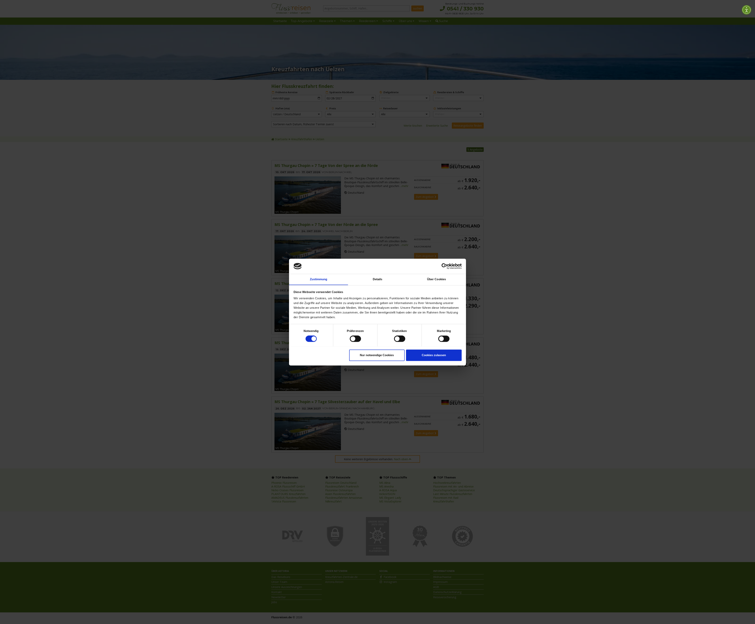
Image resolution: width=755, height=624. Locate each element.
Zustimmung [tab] (318, 279)
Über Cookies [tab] (436, 279)
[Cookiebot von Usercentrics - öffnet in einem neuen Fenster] (444, 266)
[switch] (355, 339)
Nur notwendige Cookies (377, 355)
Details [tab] (377, 279)
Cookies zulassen (434, 355)
